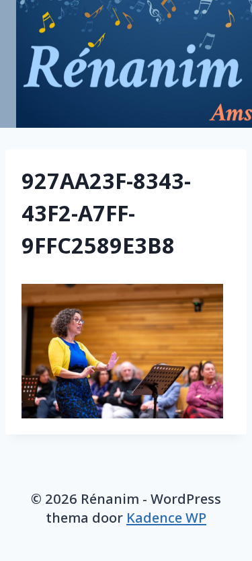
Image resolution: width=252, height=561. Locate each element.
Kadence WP (166, 518)
